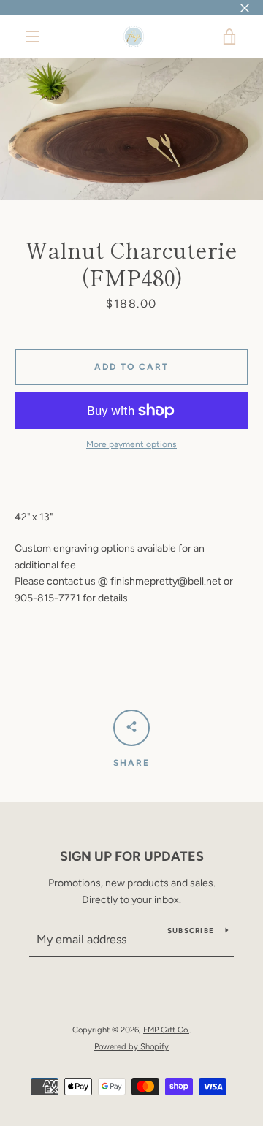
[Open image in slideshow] (131, 129)
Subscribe (190, 930)
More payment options (131, 444)
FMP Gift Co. (166, 1029)
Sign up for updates (132, 856)
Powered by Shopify (131, 1046)
